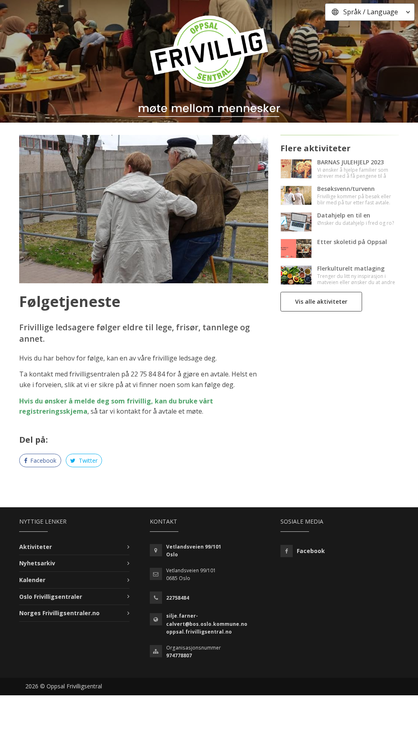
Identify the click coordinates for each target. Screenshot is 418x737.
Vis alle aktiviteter (321, 301)
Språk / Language (370, 11)
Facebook (42, 460)
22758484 (177, 597)
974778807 (179, 655)
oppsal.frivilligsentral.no (199, 631)
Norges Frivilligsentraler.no (59, 613)
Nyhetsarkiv (37, 563)
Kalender (32, 580)
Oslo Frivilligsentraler (50, 596)
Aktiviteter (35, 547)
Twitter (87, 460)
